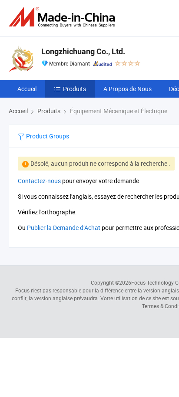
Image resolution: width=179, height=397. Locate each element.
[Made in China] (63, 17)
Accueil (26, 89)
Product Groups (47, 136)
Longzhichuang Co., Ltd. (83, 51)
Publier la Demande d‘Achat (63, 227)
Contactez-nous (39, 181)
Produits (74, 89)
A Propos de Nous (127, 89)
